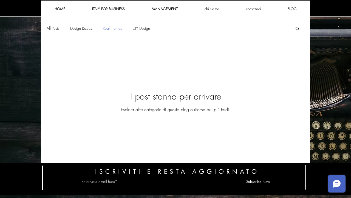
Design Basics (81, 28)
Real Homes (112, 28)
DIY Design (141, 28)
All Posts (53, 28)
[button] (297, 29)
